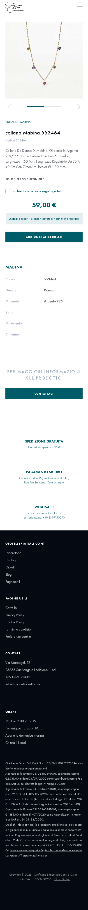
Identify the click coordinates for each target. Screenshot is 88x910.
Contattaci (44, 394)
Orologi (10, 560)
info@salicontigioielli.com (22, 684)
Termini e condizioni (19, 629)
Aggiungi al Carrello (44, 237)
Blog (8, 574)
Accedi (13, 219)
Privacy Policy (14, 615)
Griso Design (62, 879)
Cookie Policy (14, 622)
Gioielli (10, 567)
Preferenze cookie (18, 636)
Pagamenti (12, 581)
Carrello (11, 607)
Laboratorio (13, 552)
